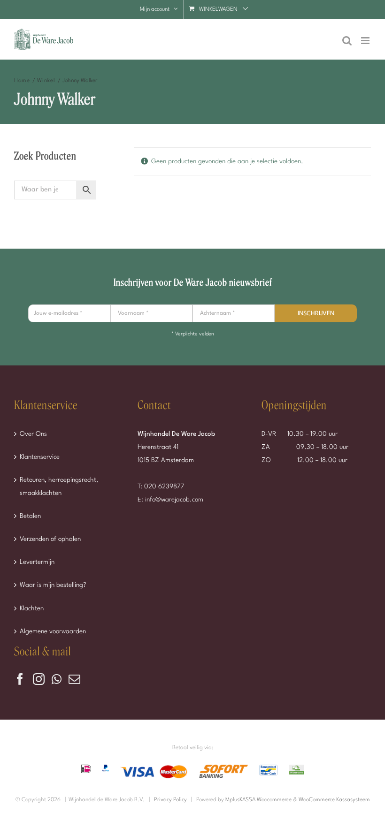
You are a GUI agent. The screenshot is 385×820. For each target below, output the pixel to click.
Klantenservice (40, 457)
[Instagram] (39, 679)
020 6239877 (164, 486)
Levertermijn (37, 562)
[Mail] (74, 679)
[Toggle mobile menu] (366, 41)
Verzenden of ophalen (50, 539)
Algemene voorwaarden (53, 631)
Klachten (32, 608)
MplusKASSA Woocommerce (258, 800)
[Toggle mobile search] (347, 41)
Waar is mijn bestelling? (53, 585)
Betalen (30, 516)
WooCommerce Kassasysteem (334, 800)
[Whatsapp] (57, 679)
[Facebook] (20, 679)
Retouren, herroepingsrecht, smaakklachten (59, 486)
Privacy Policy (170, 800)
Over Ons (33, 434)
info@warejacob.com (174, 499)
